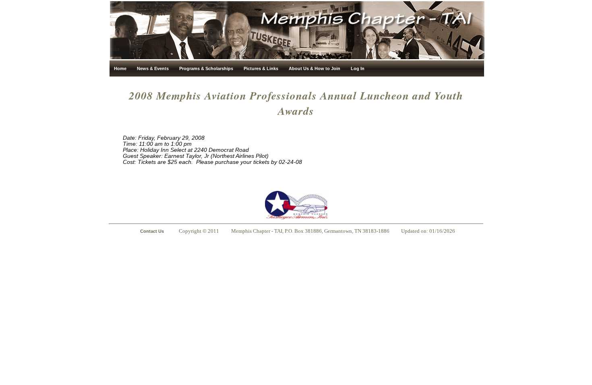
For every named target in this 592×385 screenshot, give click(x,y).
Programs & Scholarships (206, 68)
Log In (357, 68)
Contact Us (152, 231)
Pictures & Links (261, 68)
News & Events (153, 68)
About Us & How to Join (314, 68)
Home (120, 68)
